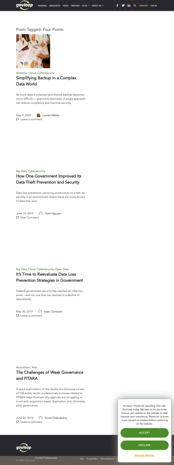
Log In (154, 5)
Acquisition (23, 367)
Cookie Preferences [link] (46, 458)
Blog (84, 5)
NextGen (75, 5)
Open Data (62, 269)
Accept (144, 432)
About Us (96, 5)
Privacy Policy (92, 459)
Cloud (32, 73)
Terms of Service (107, 459)
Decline (144, 445)
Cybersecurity (46, 73)
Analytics (21, 73)
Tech (34, 367)
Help (82, 459)
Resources (54, 5)
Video (65, 5)
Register (144, 5)
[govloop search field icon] (135, 5)
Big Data (21, 171)
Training (42, 5)
